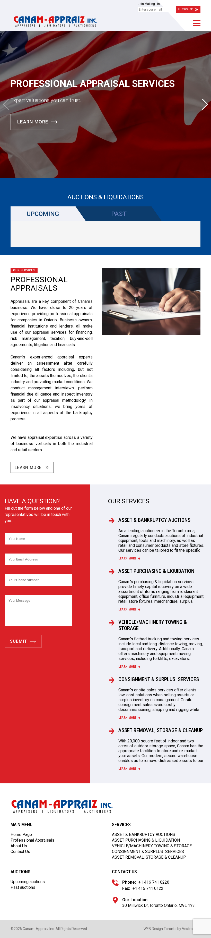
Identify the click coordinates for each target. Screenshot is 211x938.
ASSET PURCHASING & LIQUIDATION (156, 571)
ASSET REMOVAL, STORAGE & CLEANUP (160, 730)
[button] (196, 23)
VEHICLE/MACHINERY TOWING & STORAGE (152, 625)
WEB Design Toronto (160, 929)
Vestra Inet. (191, 929)
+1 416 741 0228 (153, 882)
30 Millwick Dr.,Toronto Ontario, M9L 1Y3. (159, 905)
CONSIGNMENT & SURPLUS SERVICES (158, 679)
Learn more (127, 558)
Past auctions (23, 887)
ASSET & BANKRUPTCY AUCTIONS (154, 520)
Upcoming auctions (28, 881)
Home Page (21, 834)
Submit (18, 641)
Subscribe (185, 9)
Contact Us (20, 851)
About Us (19, 845)
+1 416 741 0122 (148, 888)
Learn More (32, 121)
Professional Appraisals (32, 840)
